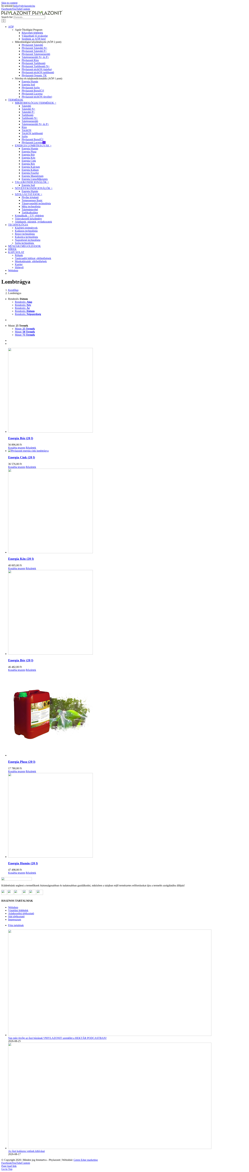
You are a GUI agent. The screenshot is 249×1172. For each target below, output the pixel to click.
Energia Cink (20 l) (21, 457)
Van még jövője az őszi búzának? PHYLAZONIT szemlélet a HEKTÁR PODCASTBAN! (57, 1038)
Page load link (9, 1166)
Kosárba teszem (16, 447)
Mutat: (25, 328)
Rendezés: (23, 301)
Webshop (13, 907)
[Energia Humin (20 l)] (128, 815)
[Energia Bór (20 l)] (128, 612)
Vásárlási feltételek (18, 910)
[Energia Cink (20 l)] (128, 450)
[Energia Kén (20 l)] (128, 511)
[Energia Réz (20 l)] (128, 390)
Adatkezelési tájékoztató (21, 913)
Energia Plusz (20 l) (21, 762)
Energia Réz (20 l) (20, 438)
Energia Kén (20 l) (21, 559)
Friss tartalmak (16, 925)
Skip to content (9, 2)
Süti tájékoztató (16, 916)
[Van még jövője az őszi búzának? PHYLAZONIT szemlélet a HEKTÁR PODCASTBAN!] (109, 1035)
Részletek (31, 447)
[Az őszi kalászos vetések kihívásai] (109, 1148)
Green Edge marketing (86, 1159)
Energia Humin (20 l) (23, 863)
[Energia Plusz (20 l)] (128, 714)
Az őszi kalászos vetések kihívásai (26, 1151)
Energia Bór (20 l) (20, 660)
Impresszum (14, 919)
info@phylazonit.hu (24, 5)
